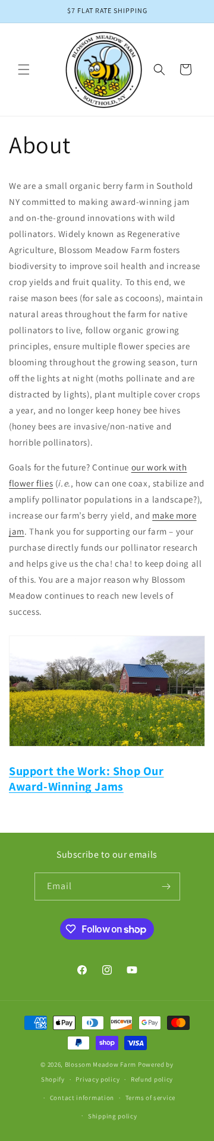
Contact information (82, 1097)
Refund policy (152, 1079)
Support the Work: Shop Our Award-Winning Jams (86, 778)
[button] (24, 69)
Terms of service (150, 1097)
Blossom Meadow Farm (100, 1064)
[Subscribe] (166, 886)
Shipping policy (112, 1116)
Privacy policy (97, 1079)
